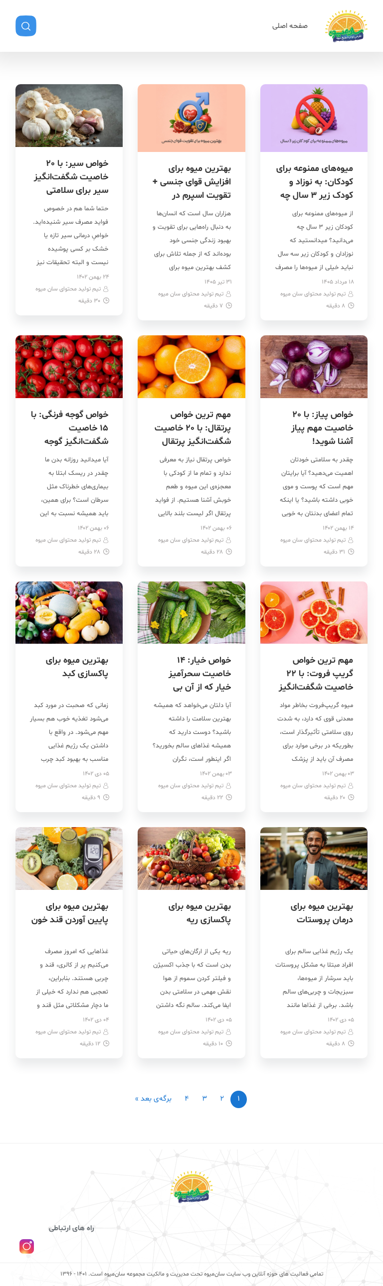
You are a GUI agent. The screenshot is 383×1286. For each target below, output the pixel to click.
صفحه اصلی (290, 26)
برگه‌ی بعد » (153, 1099)
